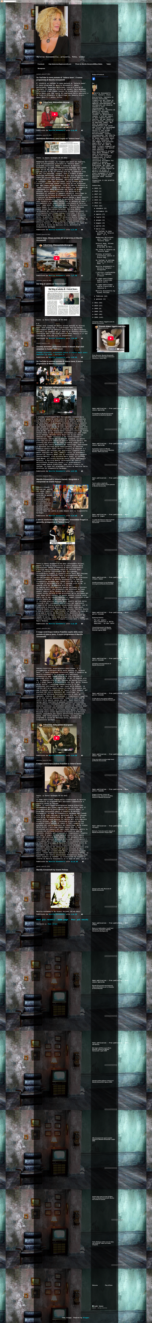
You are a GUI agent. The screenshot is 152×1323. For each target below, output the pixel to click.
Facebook (41, 64)
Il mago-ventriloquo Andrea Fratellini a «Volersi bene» (59, 764)
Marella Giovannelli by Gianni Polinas (52, 870)
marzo (98, 229)
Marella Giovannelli (96, 76)
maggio (99, 223)
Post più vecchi (79, 920)
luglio (99, 217)
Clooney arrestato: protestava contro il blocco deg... (105, 255)
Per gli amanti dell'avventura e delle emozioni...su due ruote (104, 621)
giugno (99, 220)
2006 (96, 317)
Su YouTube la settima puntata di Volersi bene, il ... (105, 262)
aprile (99, 226)
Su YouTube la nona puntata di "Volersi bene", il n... (105, 233)
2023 (96, 188)
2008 (96, 311)
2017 (96, 194)
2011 (96, 303)
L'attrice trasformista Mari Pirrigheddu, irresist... (105, 274)
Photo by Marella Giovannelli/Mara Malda (88, 64)
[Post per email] (82, 130)
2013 (96, 203)
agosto (99, 214)
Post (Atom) (53, 924)
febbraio (100, 296)
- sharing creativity (99, 1307)
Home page (63, 920)
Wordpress (41, 68)
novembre (100, 208)
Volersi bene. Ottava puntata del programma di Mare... (105, 245)
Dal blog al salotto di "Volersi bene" (51, 284)
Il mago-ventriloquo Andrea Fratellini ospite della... (104, 280)
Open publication (99, 408)
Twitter (109, 64)
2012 (96, 206)
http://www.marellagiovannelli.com (60, 64)
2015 (96, 200)
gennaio (99, 299)
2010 (96, 306)
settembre (100, 211)
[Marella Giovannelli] (93, 80)
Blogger (86, 1318)
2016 (96, 197)
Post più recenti (45, 920)
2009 (96, 308)
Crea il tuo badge (104, 76)
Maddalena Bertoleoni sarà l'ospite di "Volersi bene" (58, 139)
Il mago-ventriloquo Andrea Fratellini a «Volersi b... (105, 286)
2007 (96, 314)
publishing (117, 408)
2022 (96, 191)
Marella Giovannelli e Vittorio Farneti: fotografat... (105, 268)
